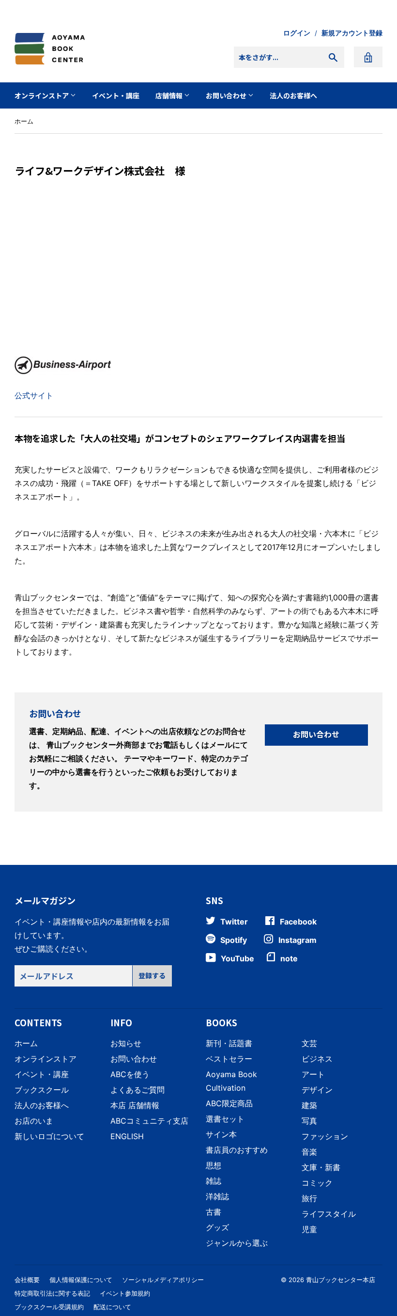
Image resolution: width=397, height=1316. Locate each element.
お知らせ (125, 1043)
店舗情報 (169, 95)
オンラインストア (42, 95)
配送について (112, 1307)
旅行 (309, 1198)
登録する (152, 975)
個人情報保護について (80, 1280)
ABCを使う (130, 1074)
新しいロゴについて (49, 1136)
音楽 (309, 1152)
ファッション (325, 1136)
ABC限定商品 (229, 1103)
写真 (309, 1121)
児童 (309, 1229)
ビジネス (317, 1059)
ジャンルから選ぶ (237, 1243)
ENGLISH (127, 1136)
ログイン (296, 33)
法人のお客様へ (293, 95)
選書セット (225, 1119)
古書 (213, 1212)
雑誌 (213, 1181)
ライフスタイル (329, 1214)
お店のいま (34, 1121)
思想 (213, 1165)
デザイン (317, 1090)
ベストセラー (229, 1059)
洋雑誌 (217, 1196)
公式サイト (34, 395)
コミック (317, 1183)
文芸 (309, 1043)
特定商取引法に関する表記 (52, 1293)
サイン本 (221, 1134)
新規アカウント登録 (351, 33)
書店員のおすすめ (237, 1150)
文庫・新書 (321, 1167)
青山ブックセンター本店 (340, 1280)
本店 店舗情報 (134, 1105)
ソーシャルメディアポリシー (163, 1280)
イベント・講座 (115, 95)
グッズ (217, 1227)
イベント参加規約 (125, 1293)
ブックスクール (42, 1090)
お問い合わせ (227, 95)
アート (313, 1074)
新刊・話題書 (229, 1043)
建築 (309, 1105)
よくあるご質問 (137, 1090)
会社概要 (27, 1280)
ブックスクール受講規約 (49, 1307)
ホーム (24, 121)
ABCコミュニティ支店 (149, 1121)
